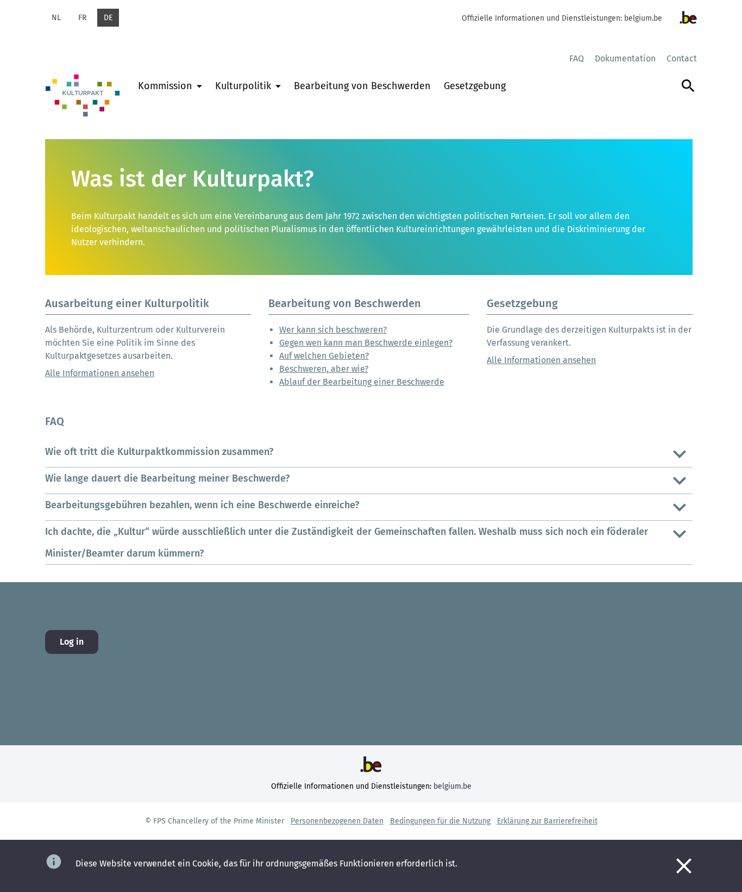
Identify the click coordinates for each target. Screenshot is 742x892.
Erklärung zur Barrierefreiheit (547, 821)
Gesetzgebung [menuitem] (475, 86)
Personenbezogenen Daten (337, 821)
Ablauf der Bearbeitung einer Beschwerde (361, 382)
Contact (681, 58)
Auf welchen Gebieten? (324, 356)
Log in (72, 642)
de (108, 17)
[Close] (684, 866)
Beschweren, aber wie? (323, 369)
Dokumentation (625, 58)
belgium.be (643, 18)
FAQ (576, 58)
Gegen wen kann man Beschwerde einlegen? (365, 343)
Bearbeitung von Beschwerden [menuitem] (362, 86)
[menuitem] (170, 97)
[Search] (688, 96)
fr (82, 17)
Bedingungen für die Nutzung (440, 821)
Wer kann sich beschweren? (333, 330)
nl (56, 17)
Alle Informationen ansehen (99, 373)
